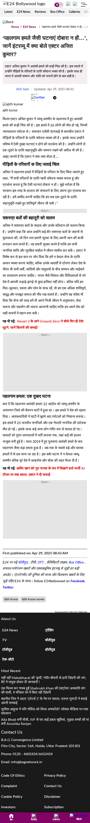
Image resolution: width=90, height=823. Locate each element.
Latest (8, 11)
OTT (41, 562)
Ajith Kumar (11, 599)
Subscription (54, 807)
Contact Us (53, 786)
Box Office (57, 11)
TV (4, 640)
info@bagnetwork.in (26, 762)
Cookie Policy (11, 796)
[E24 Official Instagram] (68, 4)
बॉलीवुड (23, 562)
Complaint (9, 786)
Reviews (40, 11)
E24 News (23, 11)
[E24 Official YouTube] (75, 4)
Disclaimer (52, 796)
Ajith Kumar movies (33, 599)
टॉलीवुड (7, 649)
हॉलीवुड (50, 649)
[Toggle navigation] (84, 5)
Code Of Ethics (13, 775)
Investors (8, 807)
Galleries (74, 11)
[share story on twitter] (38, 97)
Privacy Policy (55, 775)
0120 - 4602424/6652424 (33, 754)
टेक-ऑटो (8, 659)
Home (15, 26)
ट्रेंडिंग (49, 630)
